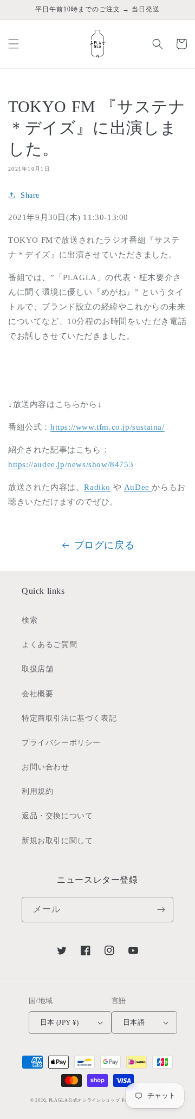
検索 (29, 620)
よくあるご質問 (49, 645)
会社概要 (37, 694)
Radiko (97, 487)
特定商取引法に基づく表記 (69, 718)
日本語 (134, 1022)
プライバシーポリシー (61, 743)
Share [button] (30, 195)
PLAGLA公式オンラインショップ (84, 1100)
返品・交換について (57, 816)
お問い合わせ (45, 767)
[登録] (161, 909)
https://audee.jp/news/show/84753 (70, 464)
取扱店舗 (37, 669)
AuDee (137, 487)
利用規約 (37, 791)
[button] (13, 44)
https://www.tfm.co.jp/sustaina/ (107, 427)
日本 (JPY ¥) (59, 1022)
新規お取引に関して (57, 841)
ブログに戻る (104, 545)
